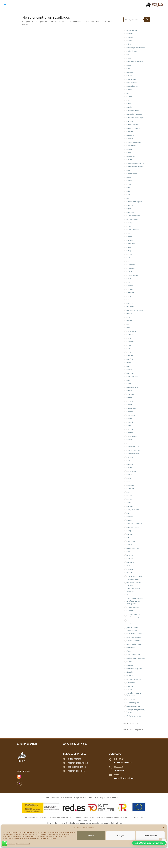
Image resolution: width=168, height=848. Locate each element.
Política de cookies (9, 844)
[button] (163, 827)
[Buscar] (147, 19)
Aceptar (91, 836)
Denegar (120, 836)
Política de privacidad (23, 844)
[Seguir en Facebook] (19, 783)
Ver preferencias (150, 836)
